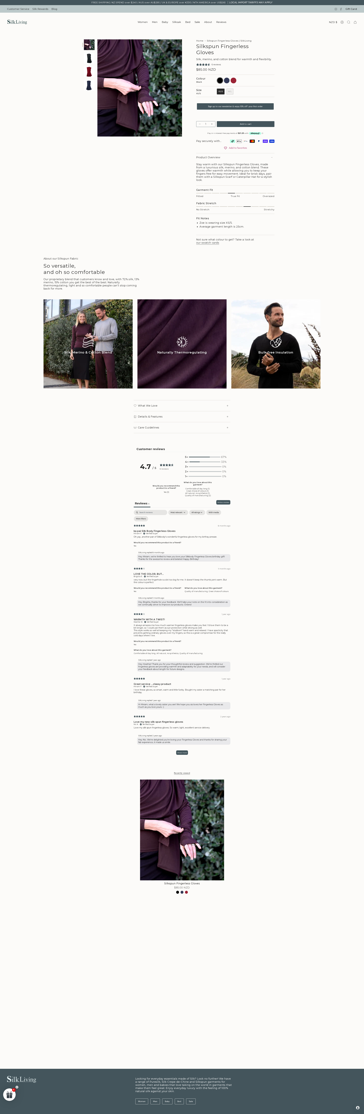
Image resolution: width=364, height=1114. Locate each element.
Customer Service (18, 8)
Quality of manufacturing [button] (190, 653)
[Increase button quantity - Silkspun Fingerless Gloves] (211, 124)
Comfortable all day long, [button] (145, 653)
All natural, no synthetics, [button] (168, 653)
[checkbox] (213, 512)
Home (199, 40)
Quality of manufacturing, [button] (197, 591)
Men (155, 1101)
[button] (143, 22)
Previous (97, 88)
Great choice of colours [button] (218, 591)
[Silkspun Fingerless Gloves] (182, 830)
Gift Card (351, 8)
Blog (54, 8)
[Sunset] (186, 892)
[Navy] (182, 892)
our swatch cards (207, 242)
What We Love (147, 405)
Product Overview (208, 157)
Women (142, 1101)
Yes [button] (135, 546)
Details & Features (150, 416)
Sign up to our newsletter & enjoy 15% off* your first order (235, 106)
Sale (191, 1101)
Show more (182, 753)
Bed (179, 1101)
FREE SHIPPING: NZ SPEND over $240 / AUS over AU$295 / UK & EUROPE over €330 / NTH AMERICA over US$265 (181, 2)
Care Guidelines (148, 427)
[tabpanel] (182, 634)
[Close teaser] (16, 1087)
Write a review (223, 502)
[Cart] (355, 22)
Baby (167, 1101)
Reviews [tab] (142, 503)
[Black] (177, 892)
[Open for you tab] (357, 1107)
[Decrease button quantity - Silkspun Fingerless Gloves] (200, 124)
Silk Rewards (40, 8)
